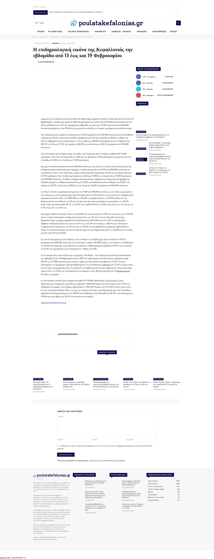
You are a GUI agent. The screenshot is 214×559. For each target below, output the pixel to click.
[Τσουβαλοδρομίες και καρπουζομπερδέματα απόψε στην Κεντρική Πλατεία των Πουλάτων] (141, 157)
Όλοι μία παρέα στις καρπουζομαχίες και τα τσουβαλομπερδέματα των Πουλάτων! (76, 12)
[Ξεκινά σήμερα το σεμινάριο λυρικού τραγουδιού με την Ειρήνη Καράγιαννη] (141, 146)
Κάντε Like (169, 77)
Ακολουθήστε (167, 83)
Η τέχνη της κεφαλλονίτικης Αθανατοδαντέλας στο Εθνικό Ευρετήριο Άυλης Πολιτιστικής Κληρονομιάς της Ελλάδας (95, 494)
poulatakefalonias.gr (56, 302)
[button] (178, 23)
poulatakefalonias (47, 62)
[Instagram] (165, 23)
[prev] (175, 12)
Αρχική (35, 37)
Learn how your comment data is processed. (107, 461)
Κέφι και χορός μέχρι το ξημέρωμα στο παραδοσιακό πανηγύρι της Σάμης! (166, 384)
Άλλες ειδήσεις (43, 37)
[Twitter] (168, 23)
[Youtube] (172, 23)
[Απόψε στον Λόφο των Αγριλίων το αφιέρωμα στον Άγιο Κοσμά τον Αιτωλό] (141, 171)
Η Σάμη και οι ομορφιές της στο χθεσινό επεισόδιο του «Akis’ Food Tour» (95, 483)
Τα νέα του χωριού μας (140, 159)
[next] (179, 12)
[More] (178, 61)
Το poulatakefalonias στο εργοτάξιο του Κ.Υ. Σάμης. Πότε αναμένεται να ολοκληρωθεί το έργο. (95, 507)
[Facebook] (161, 23)
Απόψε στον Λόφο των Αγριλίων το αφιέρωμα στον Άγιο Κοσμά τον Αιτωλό (159, 170)
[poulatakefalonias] (35, 62)
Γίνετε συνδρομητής (165, 95)
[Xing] (59, 338)
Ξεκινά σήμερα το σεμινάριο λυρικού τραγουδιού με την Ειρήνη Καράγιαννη (160, 145)
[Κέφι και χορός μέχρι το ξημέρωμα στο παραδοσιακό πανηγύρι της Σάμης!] (167, 367)
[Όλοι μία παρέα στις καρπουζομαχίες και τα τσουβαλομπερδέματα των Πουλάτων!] (154, 119)
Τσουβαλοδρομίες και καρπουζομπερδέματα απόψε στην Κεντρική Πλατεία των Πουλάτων (160, 157)
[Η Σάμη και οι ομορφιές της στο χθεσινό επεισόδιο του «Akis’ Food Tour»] (78, 484)
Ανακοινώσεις (141, 173)
